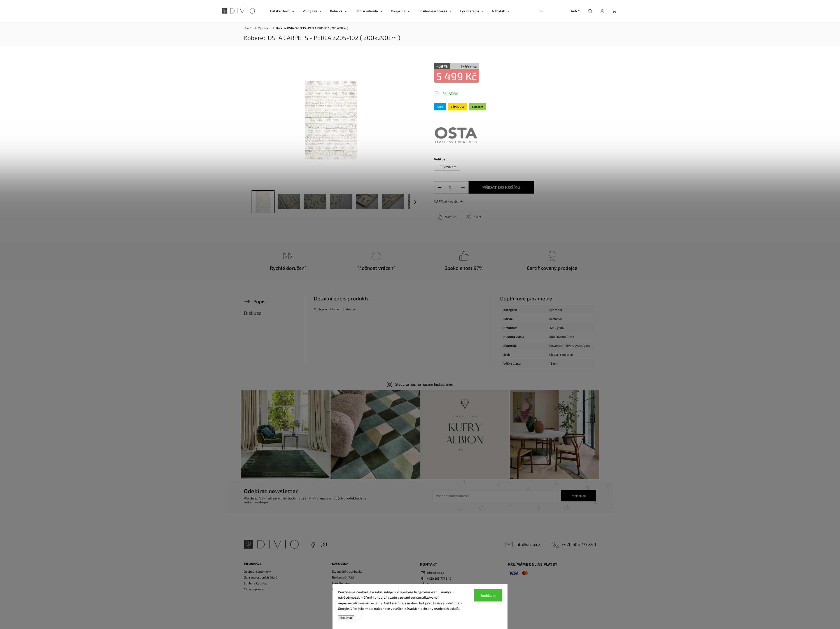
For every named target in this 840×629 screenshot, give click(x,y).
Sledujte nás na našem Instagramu (424, 384)
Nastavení (346, 617)
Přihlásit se (578, 495)
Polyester (555, 345)
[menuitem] (282, 11)
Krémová (555, 319)
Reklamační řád (343, 577)
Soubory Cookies (255, 583)
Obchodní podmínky (257, 571)
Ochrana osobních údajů (260, 577)
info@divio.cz (527, 544)
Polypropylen (573, 345)
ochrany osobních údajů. (440, 608)
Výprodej (555, 310)
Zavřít (574, 230)
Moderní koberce (561, 354)
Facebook (313, 544)
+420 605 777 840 (579, 544)
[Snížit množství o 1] (439, 187)
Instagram (323, 544)
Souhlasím (488, 595)
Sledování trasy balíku (347, 571)
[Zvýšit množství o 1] (462, 187)
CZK (574, 10)
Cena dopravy (253, 589)
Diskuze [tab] (252, 313)
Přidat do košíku (501, 187)
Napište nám (341, 583)
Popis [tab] (259, 301)
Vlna (586, 345)
